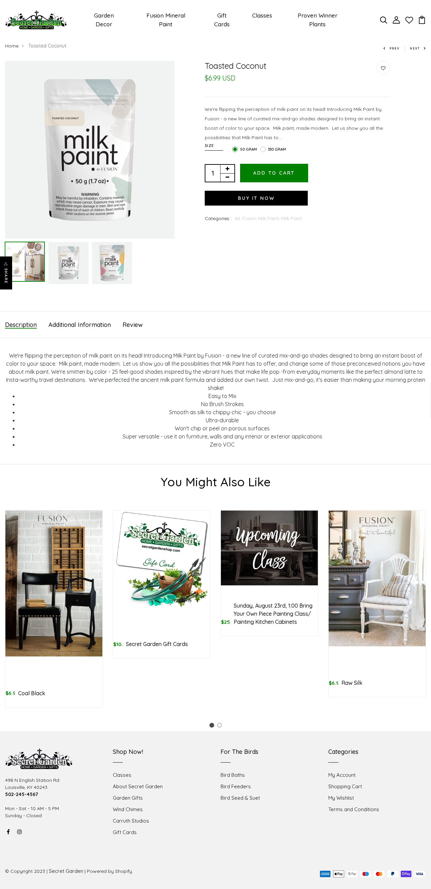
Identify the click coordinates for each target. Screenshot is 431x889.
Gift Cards (222, 20)
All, (238, 218)
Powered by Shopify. (110, 871)
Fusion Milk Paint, (261, 218)
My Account (342, 775)
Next (415, 48)
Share (6, 276)
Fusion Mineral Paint (165, 20)
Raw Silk (351, 682)
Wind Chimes (128, 809)
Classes (262, 15)
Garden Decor (104, 20)
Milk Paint (291, 218)
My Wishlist (341, 798)
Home (12, 46)
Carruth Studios (131, 821)
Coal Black (31, 693)
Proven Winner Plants (317, 20)
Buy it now (256, 198)
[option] (90, 150)
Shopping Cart (345, 786)
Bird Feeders (236, 786)
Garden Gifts (128, 798)
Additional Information (79, 325)
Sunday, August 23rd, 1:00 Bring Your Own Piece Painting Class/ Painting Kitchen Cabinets (273, 613)
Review (133, 325)
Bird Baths (233, 775)
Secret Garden (66, 871)
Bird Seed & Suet (240, 798)
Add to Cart (274, 173)
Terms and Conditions (353, 809)
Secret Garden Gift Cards (157, 644)
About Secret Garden (138, 786)
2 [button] (221, 726)
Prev (395, 48)
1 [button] (213, 726)
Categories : (218, 218)
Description (21, 325)
